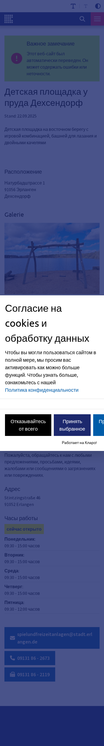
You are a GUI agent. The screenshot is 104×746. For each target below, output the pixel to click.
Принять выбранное (72, 425)
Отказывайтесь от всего (28, 425)
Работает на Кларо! (79, 442)
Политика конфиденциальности (41, 390)
